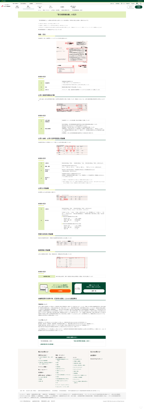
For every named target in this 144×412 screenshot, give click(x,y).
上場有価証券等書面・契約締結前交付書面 (85, 395)
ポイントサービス (77, 369)
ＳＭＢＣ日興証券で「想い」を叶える (46, 358)
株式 (57, 362)
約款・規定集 (73, 395)
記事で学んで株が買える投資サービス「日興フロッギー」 (46, 363)
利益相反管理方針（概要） (36, 394)
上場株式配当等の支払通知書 (46, 344)
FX (57, 382)
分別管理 (46, 395)
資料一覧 (41, 381)
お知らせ (112, 3)
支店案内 (40, 372)
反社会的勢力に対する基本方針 (77, 394)
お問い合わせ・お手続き (44, 375)
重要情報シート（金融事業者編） (37, 395)
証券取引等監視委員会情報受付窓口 (44, 390)
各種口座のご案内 (77, 363)
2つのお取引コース (78, 359)
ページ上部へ (141, 406)
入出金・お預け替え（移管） (80, 365)
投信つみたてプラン (61, 368)
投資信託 (58, 366)
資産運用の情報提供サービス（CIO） (62, 360)
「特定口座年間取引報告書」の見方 (81, 341)
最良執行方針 (45, 394)
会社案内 (93, 355)
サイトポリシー (22, 394)
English (132, 3)
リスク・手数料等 (126, 3)
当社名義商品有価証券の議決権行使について (48, 397)
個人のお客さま (43, 351)
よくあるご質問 (42, 377)
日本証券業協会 (55, 390)
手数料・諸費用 (77, 361)
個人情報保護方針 (52, 394)
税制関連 (76, 373)
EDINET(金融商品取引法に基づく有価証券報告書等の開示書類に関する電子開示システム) (84, 390)
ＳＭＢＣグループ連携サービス (80, 375)
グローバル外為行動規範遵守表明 (114, 395)
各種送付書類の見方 (72, 337)
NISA (58, 376)
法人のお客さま (95, 351)
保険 (57, 372)
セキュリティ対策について (24, 397)
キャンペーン (76, 379)
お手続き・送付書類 (78, 377)
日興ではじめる (42, 355)
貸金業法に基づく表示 (35, 397)
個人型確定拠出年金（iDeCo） (63, 378)
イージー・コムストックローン (63, 384)
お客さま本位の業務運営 (115, 394)
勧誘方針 (28, 394)
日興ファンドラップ (61, 370)
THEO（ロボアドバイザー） (62, 380)
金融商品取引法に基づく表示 (64, 395)
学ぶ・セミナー (42, 369)
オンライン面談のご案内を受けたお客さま (80, 382)
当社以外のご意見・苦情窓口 (31, 390)
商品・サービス (60, 355)
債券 (57, 364)
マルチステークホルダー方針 (25, 395)
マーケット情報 (42, 366)
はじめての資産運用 (43, 360)
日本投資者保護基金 (62, 390)
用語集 (40, 379)
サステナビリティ (96, 359)
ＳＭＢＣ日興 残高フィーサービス (63, 374)
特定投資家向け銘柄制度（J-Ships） (100, 395)
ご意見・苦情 (22, 390)
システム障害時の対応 (54, 395)
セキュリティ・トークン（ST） (63, 386)
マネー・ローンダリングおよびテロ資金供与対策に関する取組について (97, 394)
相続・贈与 (76, 371)
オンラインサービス (78, 367)
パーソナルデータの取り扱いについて (63, 394)
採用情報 (117, 3)
